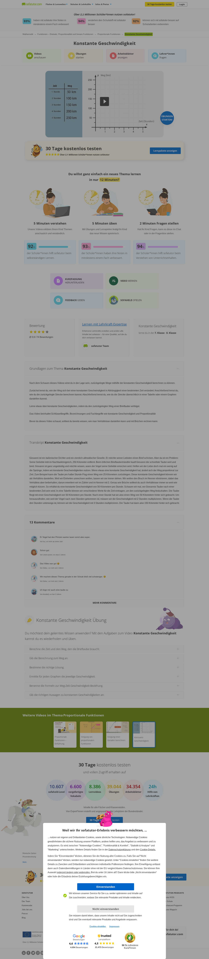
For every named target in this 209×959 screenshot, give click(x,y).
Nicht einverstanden (105, 909)
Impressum (114, 926)
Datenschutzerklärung (119, 849)
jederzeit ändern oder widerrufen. (73, 872)
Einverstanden (105, 886)
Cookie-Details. (148, 849)
